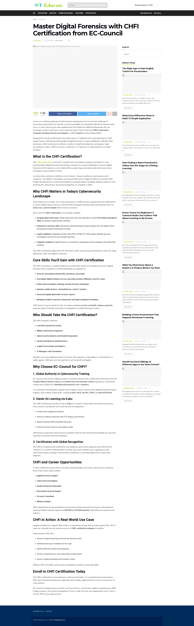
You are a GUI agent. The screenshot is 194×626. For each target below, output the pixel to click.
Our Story (157, 13)
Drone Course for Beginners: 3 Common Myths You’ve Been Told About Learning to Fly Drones (139, 215)
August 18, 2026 (140, 142)
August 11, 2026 (140, 341)
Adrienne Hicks (129, 388)
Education (42, 13)
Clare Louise (128, 95)
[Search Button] (105, 5)
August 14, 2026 (141, 242)
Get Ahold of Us (146, 13)
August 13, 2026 (140, 291)
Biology (53, 13)
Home (35, 19)
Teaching (79, 13)
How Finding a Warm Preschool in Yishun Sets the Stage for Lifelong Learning (140, 165)
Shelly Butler (129, 242)
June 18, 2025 (48, 40)
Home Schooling (66, 13)
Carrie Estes (128, 192)
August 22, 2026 (140, 95)
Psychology (91, 13)
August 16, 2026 (140, 192)
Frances (38, 40)
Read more (128, 108)
